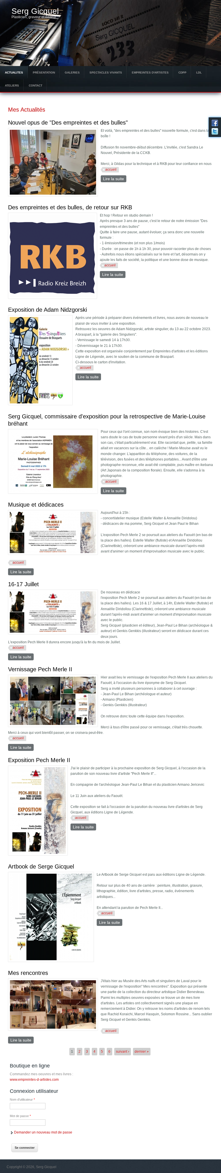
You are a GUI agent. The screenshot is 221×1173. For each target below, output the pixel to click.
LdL (199, 72)
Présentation (44, 72)
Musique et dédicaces (36, 504)
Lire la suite (114, 178)
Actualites (14, 72)
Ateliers (12, 85)
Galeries (72, 72)
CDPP (182, 72)
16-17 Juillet (23, 584)
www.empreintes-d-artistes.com (34, 1080)
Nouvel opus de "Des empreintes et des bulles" (68, 122)
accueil (111, 170)
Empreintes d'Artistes (150, 72)
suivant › (122, 1052)
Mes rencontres (28, 973)
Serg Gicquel (35, 11)
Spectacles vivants (105, 72)
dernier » (142, 1052)
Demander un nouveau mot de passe (43, 1132)
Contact (35, 85)
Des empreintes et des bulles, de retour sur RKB (70, 207)
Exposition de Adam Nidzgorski (47, 310)
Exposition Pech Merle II (39, 760)
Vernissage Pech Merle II (40, 669)
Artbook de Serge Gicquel (41, 866)
